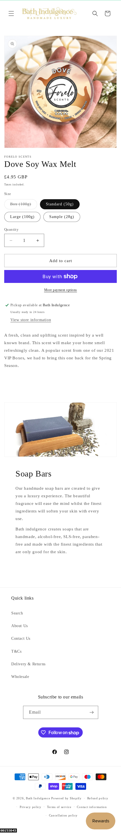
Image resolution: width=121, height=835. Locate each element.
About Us (19, 626)
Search (17, 613)
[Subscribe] (92, 712)
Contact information (92, 807)
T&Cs (16, 651)
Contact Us (20, 638)
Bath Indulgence (38, 798)
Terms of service (59, 807)
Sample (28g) (61, 217)
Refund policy (97, 798)
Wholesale (20, 677)
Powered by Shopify (66, 798)
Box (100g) (23, 205)
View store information (30, 320)
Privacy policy (30, 807)
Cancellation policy (63, 815)
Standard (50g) (60, 204)
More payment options (60, 290)
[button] (11, 13)
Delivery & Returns (28, 664)
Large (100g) (22, 217)
